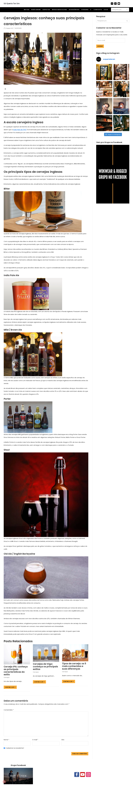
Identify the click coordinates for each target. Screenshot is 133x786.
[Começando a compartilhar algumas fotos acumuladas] (104, 89)
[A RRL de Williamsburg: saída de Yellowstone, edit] (121, 72)
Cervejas (6, 677)
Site (62, 740)
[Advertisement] (112, 222)
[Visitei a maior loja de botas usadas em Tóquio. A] (104, 123)
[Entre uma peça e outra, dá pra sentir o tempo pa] (104, 72)
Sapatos (46, 10)
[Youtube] (119, 3)
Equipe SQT (9, 28)
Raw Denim (36, 10)
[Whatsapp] (16, 88)
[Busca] (127, 10)
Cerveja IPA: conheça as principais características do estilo (16, 670)
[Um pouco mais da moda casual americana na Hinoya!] (121, 123)
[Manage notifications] (4, 781)
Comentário (9, 710)
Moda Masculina (59, 10)
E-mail (35, 740)
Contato (98, 10)
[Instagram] (115, 3)
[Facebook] (112, 3)
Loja (106, 10)
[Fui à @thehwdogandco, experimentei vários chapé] (121, 89)
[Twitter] (13, 88)
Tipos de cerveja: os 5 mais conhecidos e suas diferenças (74, 666)
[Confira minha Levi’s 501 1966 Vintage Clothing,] (121, 106)
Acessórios (74, 10)
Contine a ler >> (10, 687)
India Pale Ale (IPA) (20, 130)
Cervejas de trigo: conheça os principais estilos (45, 666)
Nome (6, 740)
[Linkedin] (20, 88)
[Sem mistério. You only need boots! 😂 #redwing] (104, 106)
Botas (26, 10)
